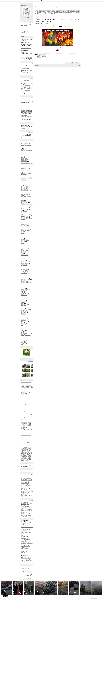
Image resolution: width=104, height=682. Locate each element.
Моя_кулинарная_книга (24, 549)
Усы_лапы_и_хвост (24, 542)
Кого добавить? (28, 478)
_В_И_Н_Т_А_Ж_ (23, 535)
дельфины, (23, 149)
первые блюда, (23, 239)
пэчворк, (22, 303)
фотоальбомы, (23, 323)
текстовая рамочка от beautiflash (28, 452)
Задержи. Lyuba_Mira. (24, 91)
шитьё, (22, 325)
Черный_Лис (30, 495)
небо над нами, (23, 324)
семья (25, 449)
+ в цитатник (46, 23)
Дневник (77, 19)
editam (29, 506)
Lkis (27, 481)
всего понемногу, (24, 296)
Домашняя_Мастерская (24, 526)
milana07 (22, 483)
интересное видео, (24, 211)
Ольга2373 (29, 511)
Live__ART (28, 559)
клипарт (28, 409)
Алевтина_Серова (24, 485)
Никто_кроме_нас (30, 491)
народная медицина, (24, 265)
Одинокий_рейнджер (24, 492)
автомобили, (23, 320)
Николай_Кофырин (24, 491)
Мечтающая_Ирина (30, 490)
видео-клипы (24, 385)
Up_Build (27, 561)
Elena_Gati (26, 502)
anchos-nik (26, 506)
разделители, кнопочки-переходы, (26, 282)
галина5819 (23, 486)
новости (29, 427)
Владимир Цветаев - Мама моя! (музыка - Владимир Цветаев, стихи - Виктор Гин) (26, 84)
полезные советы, (24, 281)
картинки (30, 408)
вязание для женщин (39, 8)
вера (31, 384)
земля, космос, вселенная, (25, 206)
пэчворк (27, 437)
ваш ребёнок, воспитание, (25, 186)
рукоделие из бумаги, (24, 304)
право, (22, 252)
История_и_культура (24, 541)
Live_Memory (29, 529)
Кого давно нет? (23, 478)
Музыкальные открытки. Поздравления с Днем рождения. (26, 65)
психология (27, 436)
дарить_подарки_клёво (24, 536)
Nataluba (28, 504)
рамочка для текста (60, 13)
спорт (24, 450)
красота (25, 415)
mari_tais (25, 482)
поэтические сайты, (24, 248)
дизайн (22, 397)
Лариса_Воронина (24, 489)
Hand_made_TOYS (24, 530)
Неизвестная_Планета (27, 522)
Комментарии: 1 (27, 85)
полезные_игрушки (24, 529)
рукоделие (26, 447)
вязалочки (22, 533)
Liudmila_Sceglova (24, 481)
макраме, (22, 299)
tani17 (22, 508)
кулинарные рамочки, (24, 277)
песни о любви (24, 431)
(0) (27, 25)
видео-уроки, (23, 332)
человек (30, 457)
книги (31, 409)
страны (28, 450)
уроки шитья (26, 455)
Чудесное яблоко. (24, 72)
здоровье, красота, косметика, (25, 201)
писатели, (22, 247)
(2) (21, 66)
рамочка (56, 13)
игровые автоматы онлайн (26, 405)
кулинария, (22, 233)
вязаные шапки (24, 395)
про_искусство (30, 527)
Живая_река (27, 487)
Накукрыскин (22, 137)
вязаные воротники (28, 394)
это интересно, (23, 343)
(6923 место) (23, 128)
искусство (27, 407)
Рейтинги (38, 0)
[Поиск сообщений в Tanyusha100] (30, 465)
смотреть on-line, (23, 311)
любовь (22, 421)
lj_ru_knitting (27, 568)
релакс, (22, 291)
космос (29, 412)
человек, (22, 208)
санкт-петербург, (24, 184)
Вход (33, 0)
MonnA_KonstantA (26, 483)
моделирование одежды (25, 422)
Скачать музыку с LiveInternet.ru (27, 112)
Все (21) (31, 348)
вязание (26, 388)
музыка (29, 423)
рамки (27, 438)
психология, (23, 310)
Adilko (24, 479)
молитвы (26, 423)
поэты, (22, 249)
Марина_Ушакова (23, 490)
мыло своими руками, (24, 255)
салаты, (22, 243)
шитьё (24, 458)
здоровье (29, 400)
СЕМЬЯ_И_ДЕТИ (23, 494)
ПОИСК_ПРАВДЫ (23, 524)
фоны (30, 455)
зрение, (22, 203)
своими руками (59, 14)
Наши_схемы (23, 558)
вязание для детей (77, 7)
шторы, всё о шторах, (24, 217)
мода (27, 421)
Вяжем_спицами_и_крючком (25, 539)
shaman (25, 382)
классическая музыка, (24, 259)
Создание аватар (24, 115)
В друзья (27, 17)
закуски (25, 400)
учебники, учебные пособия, (25, 335)
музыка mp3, (23, 260)
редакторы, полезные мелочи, (26, 229)
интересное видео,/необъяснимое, (41, 56)
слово (27, 449)
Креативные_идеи (26, 523)
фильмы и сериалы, (24, 313)
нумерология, (23, 340)
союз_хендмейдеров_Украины (25, 546)
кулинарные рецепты (25, 419)
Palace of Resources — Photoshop (26, 28)
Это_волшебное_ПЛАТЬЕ (25, 537)
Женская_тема (23, 550)
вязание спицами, (24, 161)
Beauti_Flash (30, 479)
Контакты (93, 597)
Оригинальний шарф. (24, 33)
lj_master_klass (23, 568)
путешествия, (23, 288)
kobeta (30, 507)
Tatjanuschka (28, 484)
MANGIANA (22, 482)
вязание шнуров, (24, 162)
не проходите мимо (24, 427)
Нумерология (23, 534)
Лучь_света (30, 510)
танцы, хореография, (24, 317)
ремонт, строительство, (25, 216)
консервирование (24, 412)
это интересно (26, 460)
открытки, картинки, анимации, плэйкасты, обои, (25, 271)
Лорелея (22, 523)
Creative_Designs (23, 552)
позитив (22, 435)
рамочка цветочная (65, 13)
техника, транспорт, (24, 318)
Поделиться (77, 62)
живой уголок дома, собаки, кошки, (26, 150)
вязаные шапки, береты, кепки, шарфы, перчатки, (26, 174)
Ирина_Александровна (28, 509)
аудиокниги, (23, 146)
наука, (22, 268)
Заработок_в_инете (24, 532)
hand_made (22, 544)
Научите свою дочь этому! (25, 48)
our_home (29, 544)
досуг (32, 398)
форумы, (22, 322)
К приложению (30, 132)
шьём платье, (23, 329)
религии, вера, (23, 292)
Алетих (27, 508)
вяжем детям (68, 7)
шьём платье (26, 459)
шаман (22, 458)
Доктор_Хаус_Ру (27, 486)
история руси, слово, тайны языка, (26, 220)
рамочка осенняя (26, 441)
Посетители (28, 577)
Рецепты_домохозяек (24, 528)
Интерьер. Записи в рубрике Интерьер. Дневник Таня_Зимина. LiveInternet (26, 32)
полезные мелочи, (24, 287)
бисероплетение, (24, 295)
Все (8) (32, 63)
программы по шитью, (24, 326)
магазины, (22, 253)
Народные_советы (24, 525)
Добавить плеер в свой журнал (25, 136)
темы (31, 453)
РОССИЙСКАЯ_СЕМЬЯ (24, 493)
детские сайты (28, 396)
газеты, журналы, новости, (25, 177)
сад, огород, (23, 308)
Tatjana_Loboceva (23, 484)
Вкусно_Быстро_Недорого (25, 551)
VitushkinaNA (23, 506)
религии (79, 13)
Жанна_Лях (23, 487)
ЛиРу (28, 542)
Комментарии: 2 (27, 90)
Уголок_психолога (23, 543)
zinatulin (24, 508)
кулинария (26, 417)
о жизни (26, 428)
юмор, (22, 344)
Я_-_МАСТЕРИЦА (25, 547)
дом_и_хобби (29, 514)
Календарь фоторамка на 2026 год (26, 26)
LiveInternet (22, 1)
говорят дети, (23, 188)
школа (27, 458)
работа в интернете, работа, (25, 289)
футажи (30, 456)
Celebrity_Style (23, 561)
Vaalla (30, 505)
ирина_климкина (23, 515)
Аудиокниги (29, 532)
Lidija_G (25, 504)
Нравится (73, 62)
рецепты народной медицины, (26, 267)
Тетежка (29, 513)
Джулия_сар (23, 509)
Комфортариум (28, 550)
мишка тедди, (23, 300)
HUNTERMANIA (23, 503)
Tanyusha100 (21, 5)
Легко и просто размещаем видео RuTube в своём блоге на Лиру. (26, 44)
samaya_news (29, 560)
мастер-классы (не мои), (24, 254)
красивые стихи (38, 11)
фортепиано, (23, 264)
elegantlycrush (23, 507)
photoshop (22, 382)
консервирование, (24, 237)
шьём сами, (23, 330)
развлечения (23, 438)
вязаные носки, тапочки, (25, 165)
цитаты (27, 457)
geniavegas (26, 480)
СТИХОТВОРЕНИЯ (29, 543)
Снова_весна (23, 512)
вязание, (22, 156)
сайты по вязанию (24, 176)
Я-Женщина (27, 534)
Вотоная (29, 508)
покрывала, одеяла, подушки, (25, 215)
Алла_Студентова (24, 476)
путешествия (23, 437)
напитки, (22, 238)
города (31, 395)
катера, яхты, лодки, (24, 321)
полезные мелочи (27, 435)
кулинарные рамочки (52, 11)
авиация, (22, 319)
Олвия (29, 492)
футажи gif (22, 457)
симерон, (22, 341)
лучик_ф (31, 515)
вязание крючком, (24, 160)
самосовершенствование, (25, 309)
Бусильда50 (28, 485)
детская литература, (24, 189)
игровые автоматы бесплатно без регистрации (26, 404)
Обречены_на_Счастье (24, 540)
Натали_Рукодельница (24, 511)
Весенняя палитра (27, 355)
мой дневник (72, 11)
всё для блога (58, 7)
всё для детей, (23, 187)
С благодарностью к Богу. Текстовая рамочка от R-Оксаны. (27, 52)
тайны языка (25, 451)
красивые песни (28, 413)
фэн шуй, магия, (23, 342)
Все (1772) (31, 500)
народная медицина (41, 12)
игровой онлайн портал (25, 402)
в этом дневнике (24, 466)
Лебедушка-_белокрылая (25, 510)
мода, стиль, (23, 256)
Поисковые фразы (29, 578)
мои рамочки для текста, (25, 278)
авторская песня (29, 382)
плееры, (22, 280)
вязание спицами (24, 394)
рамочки (25, 442)
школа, (22, 331)
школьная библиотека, (24, 336)
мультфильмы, (23, 312)
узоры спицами (26, 454)
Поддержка (74, 0)
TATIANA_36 (23, 505)
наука (26, 426)
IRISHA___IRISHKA (29, 503)
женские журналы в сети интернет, (26, 178)
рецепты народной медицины (25, 445)
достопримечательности (26, 398)
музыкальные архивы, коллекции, (26, 261)
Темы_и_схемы (23, 527)
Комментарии (67, 62)
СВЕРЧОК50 (30, 493)
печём (22, 432)
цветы (25, 457)
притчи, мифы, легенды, (25, 250)
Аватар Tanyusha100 (27, 12)
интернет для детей (28, 406)
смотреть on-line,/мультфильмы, (41, 54)
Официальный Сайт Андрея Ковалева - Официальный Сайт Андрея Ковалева (26, 25)
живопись (23, 399)
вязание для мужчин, (24, 159)
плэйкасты (28, 434)
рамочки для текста (71, 13)
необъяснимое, (23, 212)
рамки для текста (51, 13)
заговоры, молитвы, (24, 293)
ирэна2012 (28, 515)
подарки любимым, (24, 273)
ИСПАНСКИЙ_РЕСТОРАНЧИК (25, 488)
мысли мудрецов (26, 425)
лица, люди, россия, (24, 251)
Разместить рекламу (94, 598)
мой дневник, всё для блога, (25, 279)
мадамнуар (22, 516)
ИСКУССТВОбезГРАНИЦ (25, 548)
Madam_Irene (30, 481)
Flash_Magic (23, 480)
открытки (25, 429)
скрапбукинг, (23, 305)
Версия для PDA (93, 596)
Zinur (31, 484)
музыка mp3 (23, 424)
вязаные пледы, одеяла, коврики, (26, 166)
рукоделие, (22, 294)
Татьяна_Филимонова (24, 495)
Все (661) (31, 474)
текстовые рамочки (25, 453)
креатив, (22, 232)
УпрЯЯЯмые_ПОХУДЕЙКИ (25, 545)
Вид (75, 1)
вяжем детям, (23, 157)
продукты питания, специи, (25, 242)
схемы (22, 451)
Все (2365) (31, 22)
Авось (43, 0)
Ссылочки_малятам (28, 558)
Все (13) (31, 78)
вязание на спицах (56, 8)
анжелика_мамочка (24, 514)
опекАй (27, 527)
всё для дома (27, 386)
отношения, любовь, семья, (25, 272)
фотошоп (27, 456)
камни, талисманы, (24, 224)
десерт (22, 396)
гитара (28, 395)
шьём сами (60, 16)
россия (22, 447)
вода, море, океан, (24, 154)
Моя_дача (22, 522)
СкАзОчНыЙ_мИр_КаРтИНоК (25, 557)
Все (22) (31, 97)
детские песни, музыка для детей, (26, 190)
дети (25, 396)
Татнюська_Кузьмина (24, 513)
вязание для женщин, (24, 158)
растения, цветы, (23, 290)
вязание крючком (25, 392)
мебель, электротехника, (25, 214)
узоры (22, 454)
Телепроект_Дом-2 (24, 553)
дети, (22, 185)
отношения (29, 429)
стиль (26, 450)
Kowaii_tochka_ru (23, 559)
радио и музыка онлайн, (25, 263)
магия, (22, 339)
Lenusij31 (22, 504)
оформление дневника (26, 430)
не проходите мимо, (24, 269)
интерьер (23, 407)
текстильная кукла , (24, 306)
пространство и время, (24, 207)
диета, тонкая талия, (24, 202)
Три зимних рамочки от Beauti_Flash (26, 56)
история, (22, 223)
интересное (23, 406)
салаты (30, 447)
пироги (25, 432)
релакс (29, 443)
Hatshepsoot (30, 480)
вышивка (27, 387)
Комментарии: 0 (27, 93)
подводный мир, (23, 155)
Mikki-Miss (28, 482)
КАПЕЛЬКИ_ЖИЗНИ (24, 560)
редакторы (26, 443)
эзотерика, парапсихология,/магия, (42, 55)
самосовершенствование (24, 448)
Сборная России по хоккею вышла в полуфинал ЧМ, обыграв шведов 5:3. (27, 68)
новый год (22, 428)
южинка (22, 496)
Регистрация (29, 0)
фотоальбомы (23, 456)
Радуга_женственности (24, 538)
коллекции (23, 411)
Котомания (26, 544)
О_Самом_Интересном (24, 562)
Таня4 (26, 512)
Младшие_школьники (24, 531)
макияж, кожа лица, (24, 205)
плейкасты (23, 434)
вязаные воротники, (24, 164)
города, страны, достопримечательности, (25, 180)
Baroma (26, 479)
